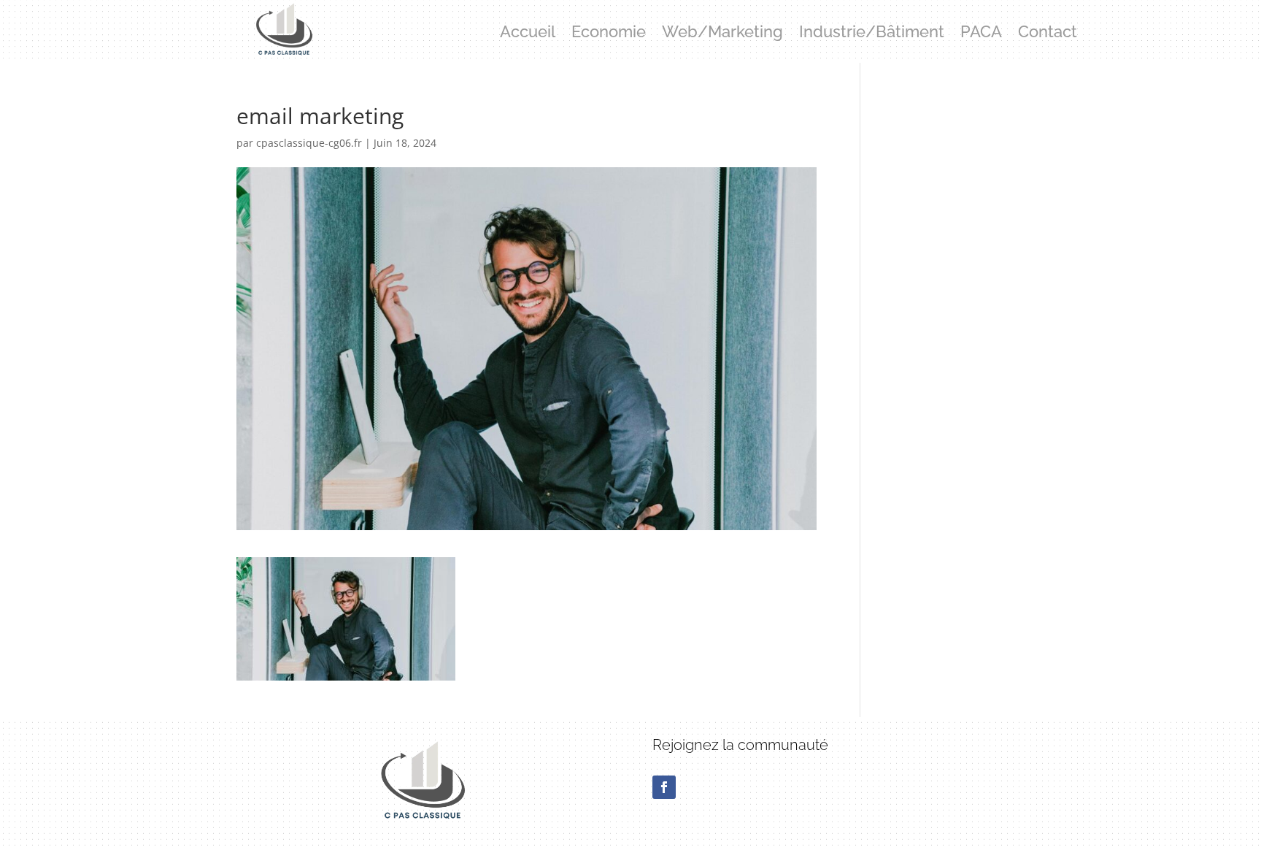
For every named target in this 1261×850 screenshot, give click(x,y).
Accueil (527, 33)
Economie (608, 33)
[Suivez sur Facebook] (664, 787)
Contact (1047, 33)
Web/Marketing (722, 33)
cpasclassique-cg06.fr (309, 143)
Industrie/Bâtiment (871, 33)
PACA (981, 33)
